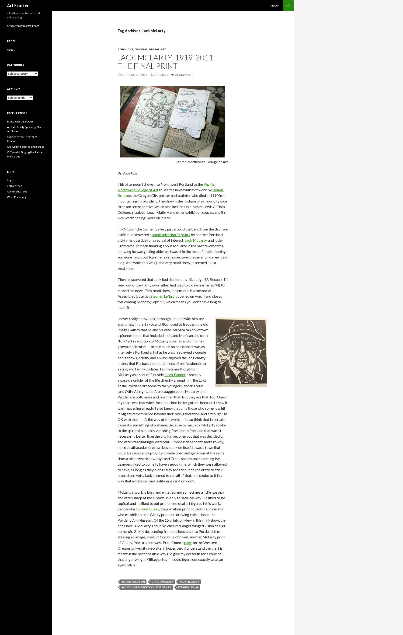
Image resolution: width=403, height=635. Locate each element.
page (188, 542)
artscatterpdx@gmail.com (23, 26)
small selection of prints (171, 234)
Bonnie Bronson (133, 581)
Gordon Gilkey (147, 509)
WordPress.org (16, 197)
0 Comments (184, 75)
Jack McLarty (196, 240)
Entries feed (14, 186)
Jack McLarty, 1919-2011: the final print (166, 61)
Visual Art (157, 49)
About (275, 5)
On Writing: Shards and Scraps (25, 146)
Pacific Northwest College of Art (146, 587)
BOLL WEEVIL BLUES (20, 121)
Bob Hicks (125, 49)
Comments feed (17, 191)
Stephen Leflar (161, 296)
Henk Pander (174, 374)
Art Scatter (18, 5)
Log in (10, 180)
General (141, 49)
